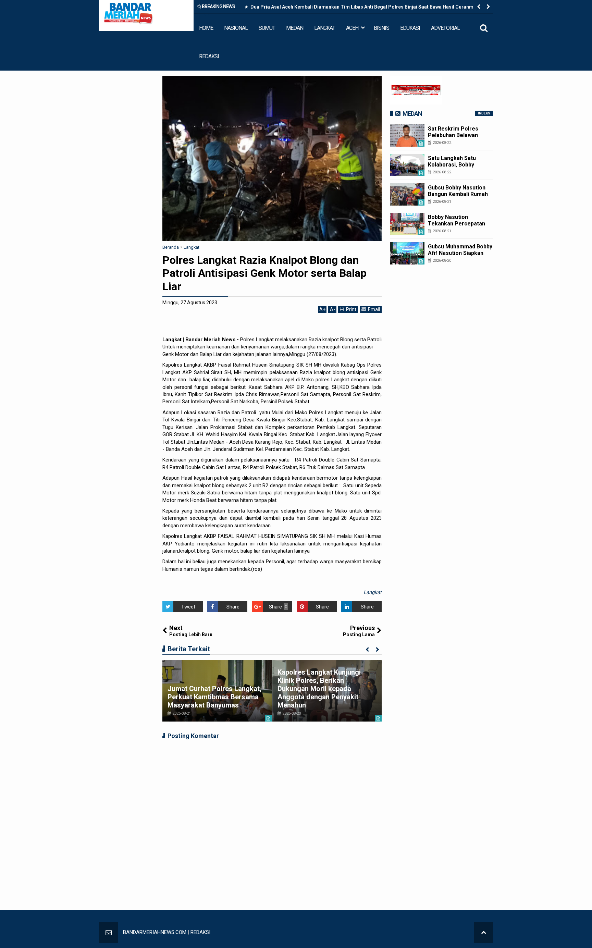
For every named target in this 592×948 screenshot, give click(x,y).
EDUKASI (410, 28)
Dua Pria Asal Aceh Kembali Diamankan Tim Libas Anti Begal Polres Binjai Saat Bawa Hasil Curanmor (364, 7)
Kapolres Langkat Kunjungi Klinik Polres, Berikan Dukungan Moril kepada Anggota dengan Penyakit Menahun (319, 688)
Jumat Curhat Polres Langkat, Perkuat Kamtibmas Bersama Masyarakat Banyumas (214, 697)
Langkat (372, 592)
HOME (206, 28)
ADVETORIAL (445, 28)
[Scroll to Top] (483, 932)
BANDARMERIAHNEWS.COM (154, 932)
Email (374, 309)
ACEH (352, 28)
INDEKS (484, 113)
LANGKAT (324, 28)
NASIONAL (236, 28)
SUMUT (267, 28)
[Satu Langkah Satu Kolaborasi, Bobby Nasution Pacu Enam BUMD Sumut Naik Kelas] (407, 165)
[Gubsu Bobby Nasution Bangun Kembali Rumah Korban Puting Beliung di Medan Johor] (407, 194)
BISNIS (381, 28)
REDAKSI (209, 56)
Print (351, 309)
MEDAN (294, 28)
